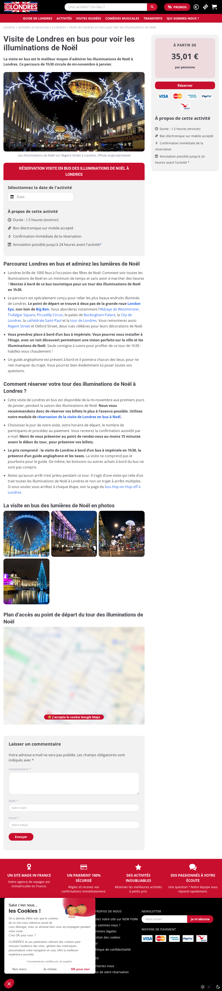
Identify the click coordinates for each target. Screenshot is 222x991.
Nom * (13, 801)
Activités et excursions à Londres (42, 27)
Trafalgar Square (21, 314)
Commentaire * (20, 769)
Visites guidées (88, 18)
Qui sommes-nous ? (183, 18)
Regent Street (19, 326)
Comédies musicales (122, 18)
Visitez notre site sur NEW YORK (115, 919)
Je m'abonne (200, 919)
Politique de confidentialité (111, 949)
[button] (196, 7)
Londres (9, 27)
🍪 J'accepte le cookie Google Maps (74, 717)
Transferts (153, 18)
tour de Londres (83, 320)
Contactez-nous (103, 966)
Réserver (185, 85)
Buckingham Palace (99, 314)
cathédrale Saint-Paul (44, 320)
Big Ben (42, 309)
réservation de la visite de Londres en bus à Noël (79, 416)
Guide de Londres (37, 18)
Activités (64, 18)
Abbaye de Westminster (119, 309)
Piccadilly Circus (50, 314)
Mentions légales (104, 931)
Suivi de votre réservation (110, 972)
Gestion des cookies (106, 937)
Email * (14, 818)
